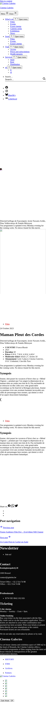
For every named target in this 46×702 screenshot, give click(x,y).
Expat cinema (15, 26)
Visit (7, 47)
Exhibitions (14, 31)
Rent (12, 62)
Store (12, 60)
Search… (9, 77)
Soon (7, 36)
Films (12, 22)
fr (11, 70)
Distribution (15, 64)
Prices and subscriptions (20, 52)
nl (11, 72)
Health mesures (16, 54)
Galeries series (16, 29)
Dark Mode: (5, 701)
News (12, 33)
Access (13, 49)
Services (8, 57)
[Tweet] (16, 506)
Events (13, 24)
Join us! (8, 554)
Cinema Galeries (6, 8)
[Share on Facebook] (9, 506)
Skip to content (6, 1)
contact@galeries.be (8, 577)
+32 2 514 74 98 (19, 582)
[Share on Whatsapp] (13, 506)
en (6, 67)
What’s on (9, 19)
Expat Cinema (16, 44)
